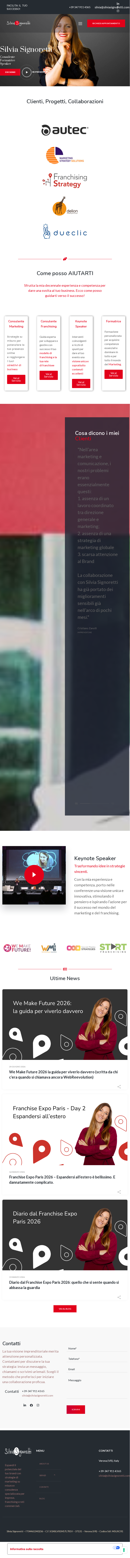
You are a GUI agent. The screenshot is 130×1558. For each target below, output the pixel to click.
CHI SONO (10, 72)
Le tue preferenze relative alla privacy (80, 1547)
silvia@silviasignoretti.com (112, 7)
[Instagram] (38, 1405)
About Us (44, 1464)
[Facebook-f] (31, 1405)
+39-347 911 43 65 (33, 1391)
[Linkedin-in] (25, 1405)
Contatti (44, 1487)
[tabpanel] (98, 540)
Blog (42, 1498)
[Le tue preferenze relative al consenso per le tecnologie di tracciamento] (124, 1550)
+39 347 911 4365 (79, 7)
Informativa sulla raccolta (26, 1549)
